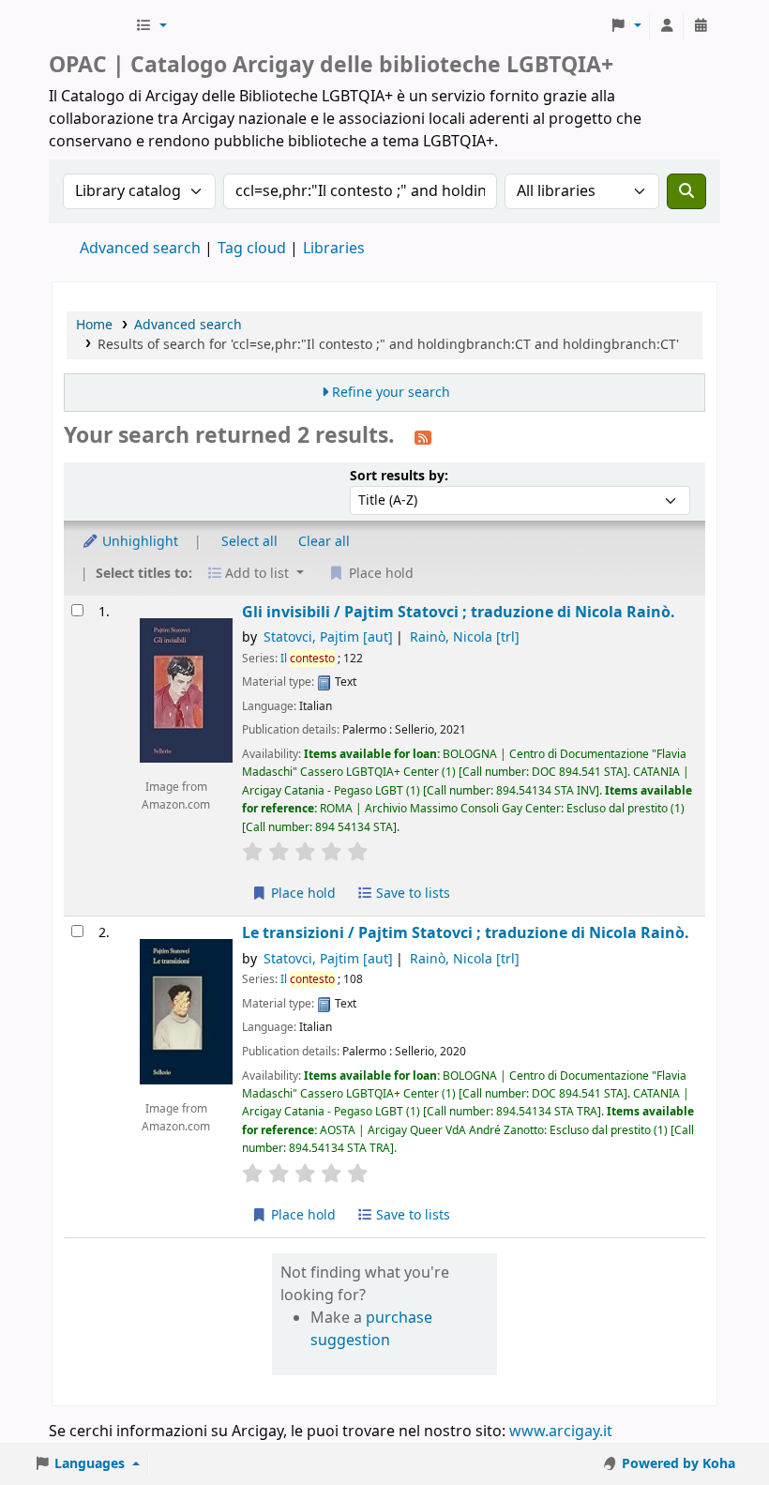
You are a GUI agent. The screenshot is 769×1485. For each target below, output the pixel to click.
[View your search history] (700, 26)
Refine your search (391, 392)
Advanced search (140, 248)
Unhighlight (138, 542)
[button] (151, 26)
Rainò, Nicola (465, 637)
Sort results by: (399, 476)
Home (94, 325)
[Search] (686, 191)
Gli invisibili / (458, 612)
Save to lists (411, 893)
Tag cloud (252, 248)
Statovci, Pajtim (328, 637)
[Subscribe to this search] (422, 437)
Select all (249, 542)
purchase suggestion (371, 1329)
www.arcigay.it (560, 1431)
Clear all (324, 542)
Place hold (301, 893)
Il (307, 658)
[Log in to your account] (667, 26)
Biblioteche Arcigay (90, 26)
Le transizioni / (465, 933)
